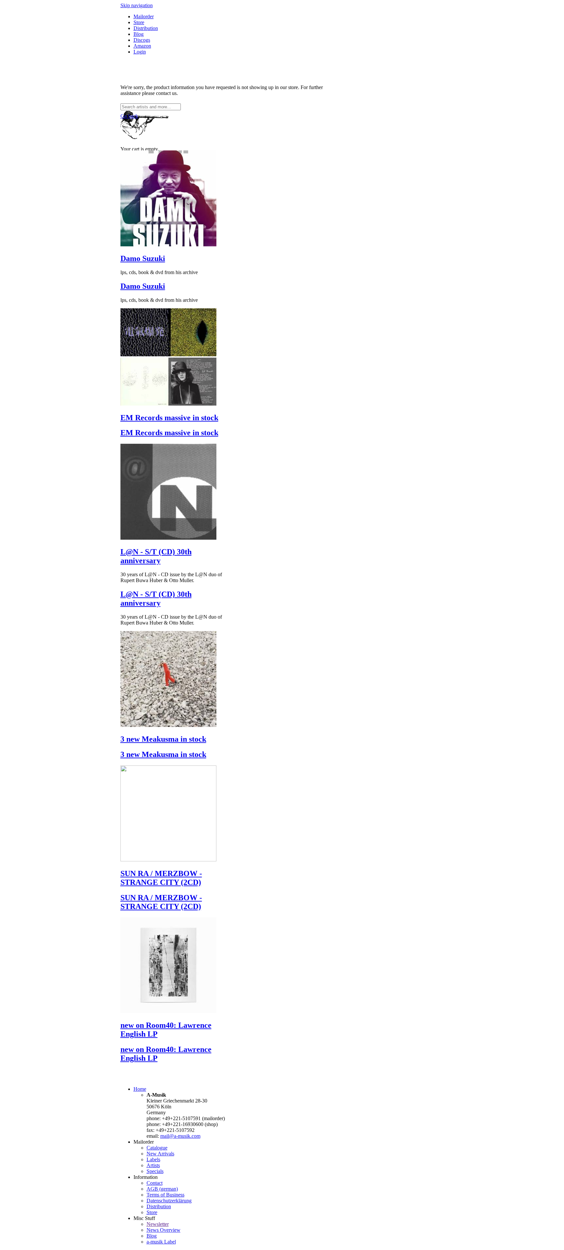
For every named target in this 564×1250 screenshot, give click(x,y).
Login (139, 51)
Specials (155, 1171)
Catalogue (157, 1147)
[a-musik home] (215, 100)
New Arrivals (160, 1153)
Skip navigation (136, 5)
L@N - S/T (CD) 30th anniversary (156, 556)
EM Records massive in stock (169, 417)
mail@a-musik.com (180, 1136)
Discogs (141, 40)
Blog (138, 34)
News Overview (163, 1230)
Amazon (142, 46)
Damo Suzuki (142, 258)
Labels (153, 1159)
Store (138, 22)
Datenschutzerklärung (169, 1200)
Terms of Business (165, 1194)
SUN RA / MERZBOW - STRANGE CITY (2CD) (161, 878)
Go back (129, 116)
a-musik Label (161, 1241)
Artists (153, 1165)
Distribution (145, 28)
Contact (155, 1183)
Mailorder (143, 16)
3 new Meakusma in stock (163, 739)
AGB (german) (162, 1189)
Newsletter (158, 1224)
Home (139, 1089)
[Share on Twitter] (129, 76)
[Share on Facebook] (123, 76)
